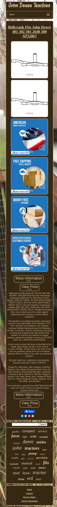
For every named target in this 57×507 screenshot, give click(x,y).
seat (16, 472)
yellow (23, 454)
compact (28, 431)
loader (33, 468)
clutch (37, 464)
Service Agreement (29, 501)
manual (26, 463)
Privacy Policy (29, 497)
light (24, 436)
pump (33, 453)
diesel (22, 458)
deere (28, 441)
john (17, 448)
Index (29, 490)
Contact (29, 493)
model (15, 457)
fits (46, 462)
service (42, 431)
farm (15, 436)
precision (42, 457)
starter (25, 468)
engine (16, 467)
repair (44, 450)
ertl (30, 478)
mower (42, 467)
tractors (32, 448)
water (42, 454)
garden (15, 431)
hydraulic (14, 464)
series (41, 442)
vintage (16, 443)
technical (30, 458)
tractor (39, 472)
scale (33, 436)
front (21, 479)
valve (16, 454)
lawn (26, 473)
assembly (43, 437)
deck (38, 479)
